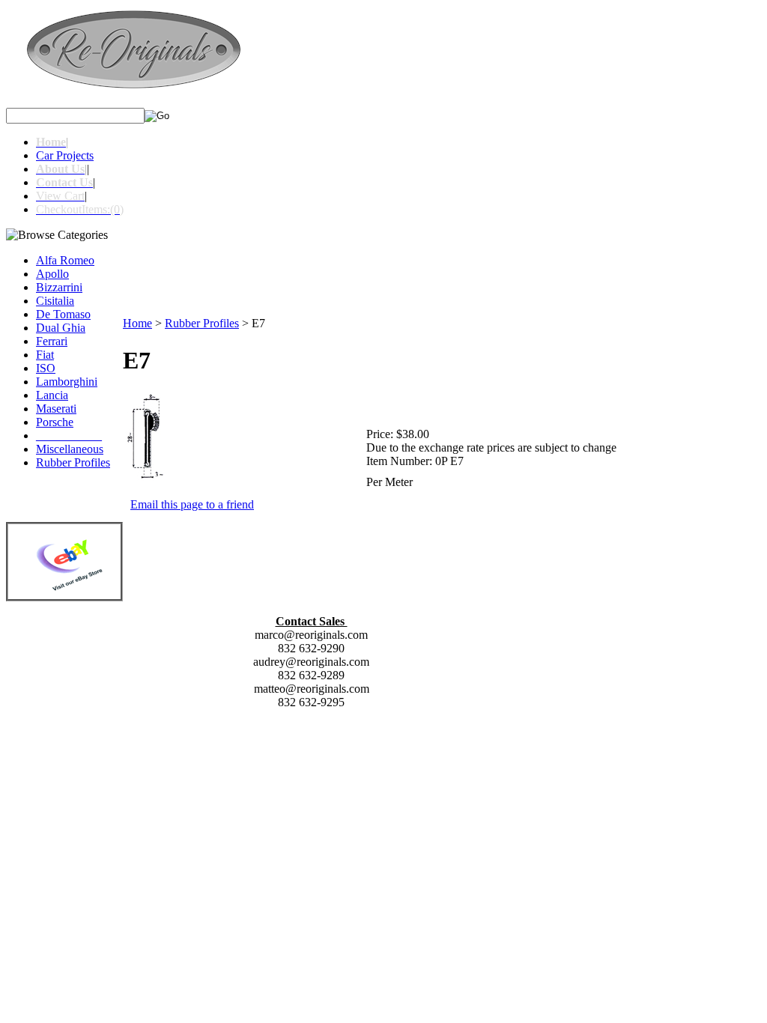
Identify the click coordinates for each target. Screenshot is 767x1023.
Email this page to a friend (192, 504)
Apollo (52, 273)
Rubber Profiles (73, 462)
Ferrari (51, 341)
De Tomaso (63, 314)
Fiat (45, 354)
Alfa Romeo (65, 260)
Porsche (54, 422)
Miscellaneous (69, 449)
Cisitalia (55, 300)
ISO (45, 368)
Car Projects (65, 155)
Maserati (56, 408)
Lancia (52, 395)
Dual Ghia (60, 327)
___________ (69, 435)
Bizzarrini (59, 287)
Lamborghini (66, 381)
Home (137, 323)
